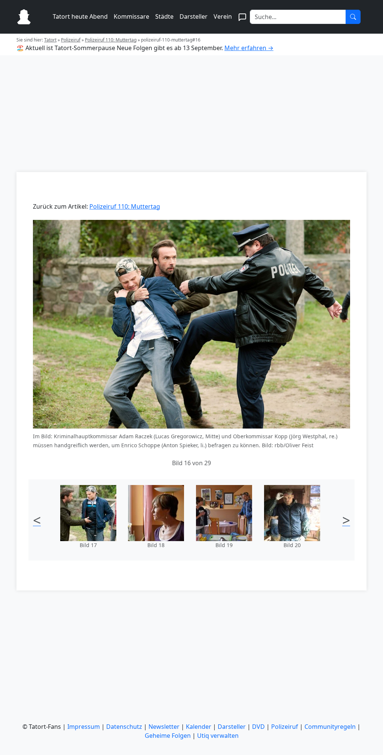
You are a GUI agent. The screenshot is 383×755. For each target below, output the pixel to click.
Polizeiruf (70, 40)
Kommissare (131, 16)
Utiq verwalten (218, 735)
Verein (223, 16)
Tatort (50, 40)
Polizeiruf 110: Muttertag (111, 40)
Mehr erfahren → (248, 48)
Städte (164, 16)
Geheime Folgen (168, 735)
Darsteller (194, 16)
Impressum (83, 726)
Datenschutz (124, 726)
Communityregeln (330, 726)
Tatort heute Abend (80, 16)
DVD (258, 726)
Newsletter (164, 726)
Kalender (198, 726)
